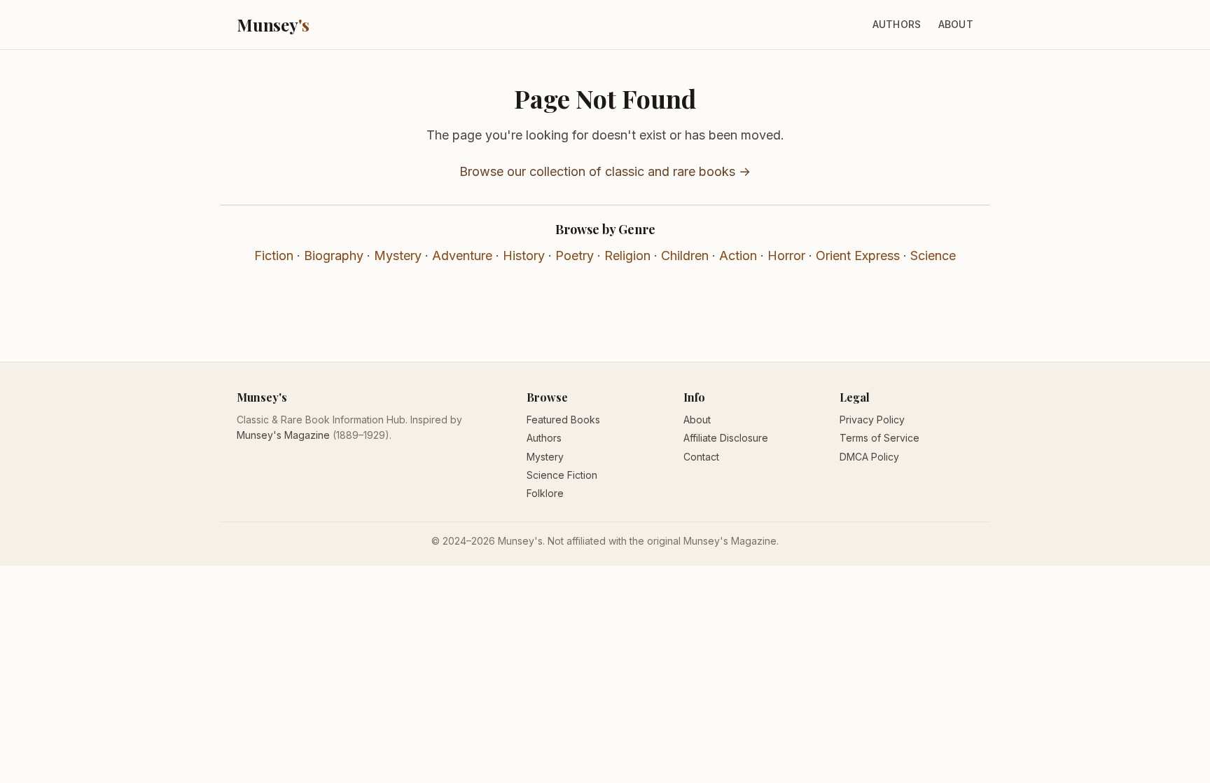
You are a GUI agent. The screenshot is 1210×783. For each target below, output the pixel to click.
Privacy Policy (872, 419)
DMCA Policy (869, 457)
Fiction (273, 255)
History (524, 255)
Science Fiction (562, 475)
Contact (701, 457)
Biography (333, 255)
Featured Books (563, 419)
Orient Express (858, 255)
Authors (897, 24)
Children (685, 255)
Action (738, 255)
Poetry (574, 255)
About (955, 24)
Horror (786, 255)
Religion (627, 255)
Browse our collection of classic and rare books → (605, 171)
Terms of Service (879, 438)
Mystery (398, 255)
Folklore (545, 493)
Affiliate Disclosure (725, 438)
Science (933, 255)
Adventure (462, 255)
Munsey (273, 24)
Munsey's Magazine (283, 435)
